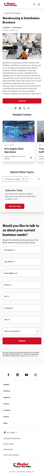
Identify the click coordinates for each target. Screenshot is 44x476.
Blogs (5, 423)
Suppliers (6, 397)
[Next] (38, 179)
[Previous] (32, 179)
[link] (8, 374)
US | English (11, 432)
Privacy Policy (8, 444)
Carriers (6, 404)
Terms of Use (8, 449)
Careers (6, 417)
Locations (6, 410)
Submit (22, 341)
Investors (6, 391)
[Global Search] (34, 4)
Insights (6, 384)
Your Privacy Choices (11, 455)
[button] (39, 4)
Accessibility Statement (11, 438)
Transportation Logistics (12, 179)
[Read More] (31, 157)
